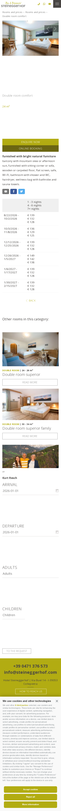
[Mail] (5, 191)
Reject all (30, 797)
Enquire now (30, 142)
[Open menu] (57, 4)
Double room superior (21, 374)
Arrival (9, 484)
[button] (57, 701)
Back (31, 300)
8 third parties (21, 705)
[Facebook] (13, 191)
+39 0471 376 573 (30, 666)
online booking (30, 148)
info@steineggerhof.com (30, 672)
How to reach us (31, 691)
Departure (13, 526)
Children (12, 609)
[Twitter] (21, 191)
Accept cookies (30, 789)
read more (29, 382)
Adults (9, 567)
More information (30, 804)
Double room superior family (26, 428)
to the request (16, 651)
